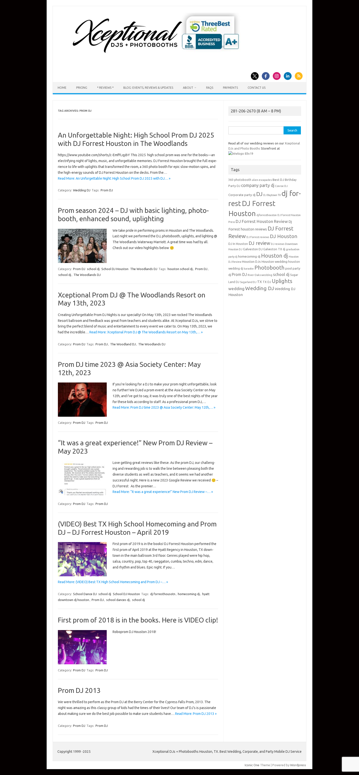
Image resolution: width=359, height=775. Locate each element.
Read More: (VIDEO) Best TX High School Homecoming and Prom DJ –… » (113, 582)
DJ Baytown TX (272, 195)
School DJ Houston (114, 269)
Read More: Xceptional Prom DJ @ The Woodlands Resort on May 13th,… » (146, 332)
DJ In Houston (238, 243)
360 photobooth (239, 179)
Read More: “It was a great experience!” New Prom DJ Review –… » (163, 492)
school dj (93, 269)
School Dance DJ (85, 594)
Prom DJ (107, 190)
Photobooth (269, 268)
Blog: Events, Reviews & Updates (148, 87)
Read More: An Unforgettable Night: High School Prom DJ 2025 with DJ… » (114, 178)
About (188, 87)
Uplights (282, 281)
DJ (259, 194)
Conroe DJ (281, 186)
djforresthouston (266, 215)
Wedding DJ (81, 190)
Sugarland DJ (248, 282)
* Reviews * (105, 87)
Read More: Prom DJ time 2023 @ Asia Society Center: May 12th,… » (164, 407)
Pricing (81, 87)
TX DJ (267, 282)
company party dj (257, 185)
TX (259, 282)
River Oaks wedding (260, 274)
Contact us (256, 87)
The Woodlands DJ (143, 269)
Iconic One (252, 765)
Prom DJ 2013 (79, 690)
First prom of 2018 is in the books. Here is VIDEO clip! (138, 620)
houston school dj (180, 269)
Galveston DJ (253, 249)
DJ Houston (283, 236)
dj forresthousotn (162, 594)
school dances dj (118, 599)
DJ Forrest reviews (257, 237)
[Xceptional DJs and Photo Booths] (160, 55)
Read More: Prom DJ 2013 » (196, 714)
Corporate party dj (241, 195)
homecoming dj (189, 594)
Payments (230, 87)
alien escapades (262, 179)
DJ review (259, 243)
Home (62, 87)
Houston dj (274, 255)
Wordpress (298, 765)
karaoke (249, 268)
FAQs (209, 87)
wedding (236, 288)
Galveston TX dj (274, 249)
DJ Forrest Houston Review (262, 221)
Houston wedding (274, 261)
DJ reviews (277, 243)
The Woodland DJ (123, 344)
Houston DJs (251, 261)
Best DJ (278, 180)
